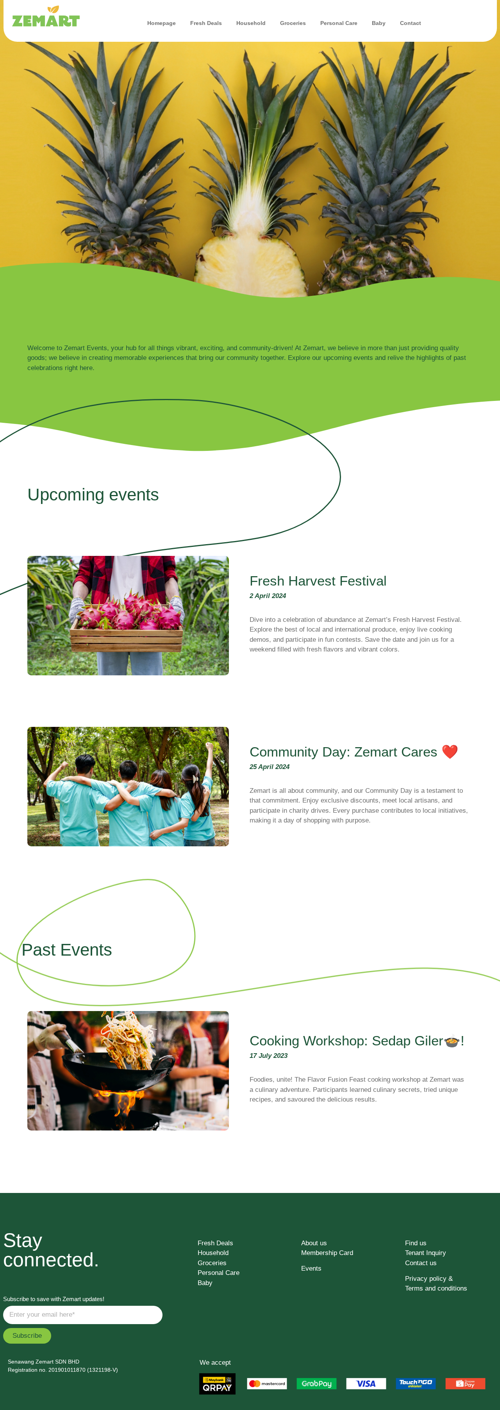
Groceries (293, 23)
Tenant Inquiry (425, 1253)
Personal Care (338, 23)
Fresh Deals (206, 23)
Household (251, 23)
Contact (410, 23)
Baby (379, 23)
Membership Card (327, 1253)
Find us (416, 1243)
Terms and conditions (436, 1288)
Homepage (161, 23)
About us (314, 1243)
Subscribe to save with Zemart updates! (53, 1299)
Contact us (421, 1263)
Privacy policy (425, 1278)
